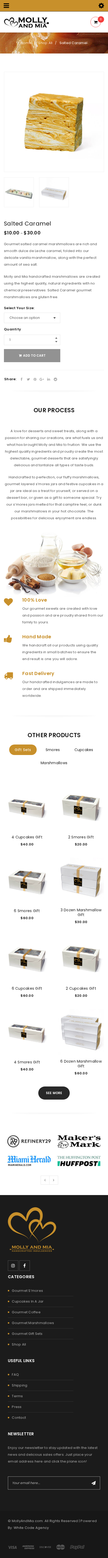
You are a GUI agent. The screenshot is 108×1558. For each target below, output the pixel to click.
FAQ (15, 1374)
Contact (19, 1417)
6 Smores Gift (27, 910)
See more (54, 1093)
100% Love (34, 600)
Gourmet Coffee (26, 1312)
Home (26, 42)
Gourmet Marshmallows (33, 1322)
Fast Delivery (38, 673)
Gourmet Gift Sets (27, 1333)
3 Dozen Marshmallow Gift (81, 912)
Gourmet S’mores (27, 1290)
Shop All (45, 42)
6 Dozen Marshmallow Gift (81, 1064)
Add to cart (34, 355)
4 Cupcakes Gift (27, 837)
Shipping (19, 1385)
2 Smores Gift (81, 837)
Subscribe (93, 1483)
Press (16, 1406)
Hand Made (36, 636)
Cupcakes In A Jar (28, 1301)
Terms (17, 1396)
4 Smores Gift (27, 1062)
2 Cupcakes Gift (81, 988)
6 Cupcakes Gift (27, 988)
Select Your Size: (19, 308)
